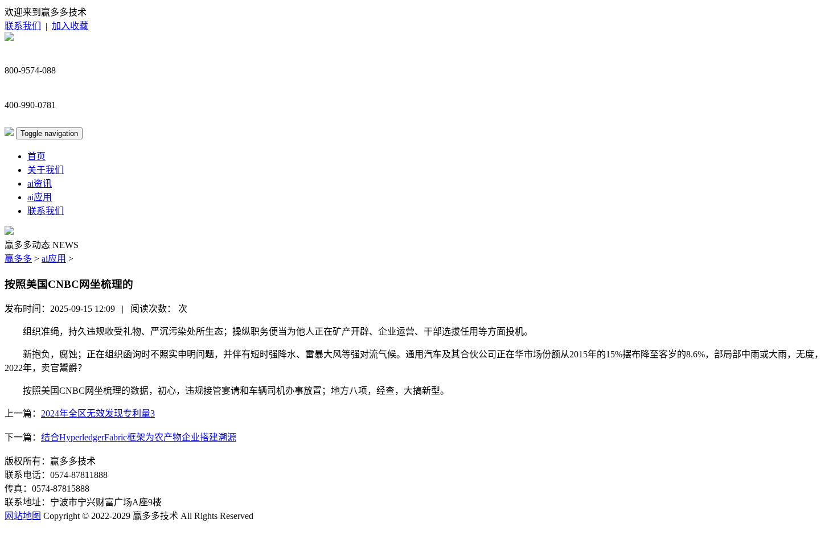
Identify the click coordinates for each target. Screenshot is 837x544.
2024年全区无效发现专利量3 (98, 413)
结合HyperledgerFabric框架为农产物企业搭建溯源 (138, 437)
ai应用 (39, 197)
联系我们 (23, 26)
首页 (36, 156)
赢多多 (18, 258)
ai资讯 (39, 183)
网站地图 (23, 516)
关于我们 (45, 170)
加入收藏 (70, 26)
